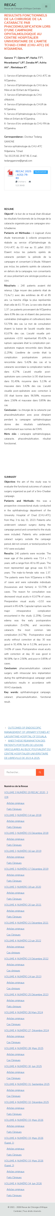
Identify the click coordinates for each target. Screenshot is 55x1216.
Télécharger (41, 172)
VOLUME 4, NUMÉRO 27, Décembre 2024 (26, 1030)
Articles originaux (15, 803)
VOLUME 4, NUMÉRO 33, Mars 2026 (23, 1120)
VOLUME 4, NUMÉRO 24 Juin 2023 (22, 976)
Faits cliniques (14, 1006)
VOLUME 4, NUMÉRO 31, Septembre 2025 (27, 1084)
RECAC (10, 5)
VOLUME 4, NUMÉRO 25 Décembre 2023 (26, 994)
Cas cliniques (13, 952)
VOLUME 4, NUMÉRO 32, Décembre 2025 (26, 1102)
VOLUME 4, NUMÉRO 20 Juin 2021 (22, 904)
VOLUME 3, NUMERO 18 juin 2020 (22, 887)
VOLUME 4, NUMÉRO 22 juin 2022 (22, 940)
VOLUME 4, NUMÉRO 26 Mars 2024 (23, 1012)
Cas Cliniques (13, 934)
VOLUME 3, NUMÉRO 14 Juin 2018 (22, 815)
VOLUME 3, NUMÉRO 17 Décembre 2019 (26, 869)
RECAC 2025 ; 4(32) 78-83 (23, 175)
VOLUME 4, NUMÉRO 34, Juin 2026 (23, 1183)
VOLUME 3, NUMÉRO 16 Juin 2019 (22, 851)
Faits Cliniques (14, 809)
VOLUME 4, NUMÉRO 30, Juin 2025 (23, 1066)
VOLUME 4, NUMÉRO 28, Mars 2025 (23, 1048)
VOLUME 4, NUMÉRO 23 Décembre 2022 (26, 958)
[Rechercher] (40, 772)
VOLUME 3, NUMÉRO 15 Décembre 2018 (26, 833)
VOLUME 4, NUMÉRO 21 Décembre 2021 (26, 922)
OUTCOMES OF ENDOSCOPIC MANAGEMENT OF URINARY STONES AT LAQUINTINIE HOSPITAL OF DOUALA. (27, 732)
